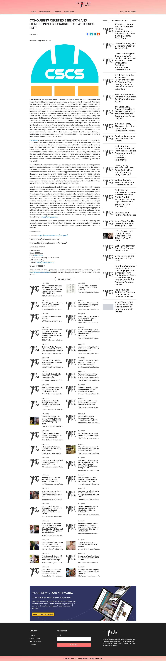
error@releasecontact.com (40, 272)
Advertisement (35, 641)
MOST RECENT (44, 12)
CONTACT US (69, 12)
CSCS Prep (34, 140)
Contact (33, 644)
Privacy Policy (35, 638)
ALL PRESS (57, 12)
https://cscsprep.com (49, 217)
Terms (32, 635)
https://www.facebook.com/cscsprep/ (53, 235)
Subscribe (74, 645)
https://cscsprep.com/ (45, 262)
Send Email (38, 255)
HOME (33, 12)
